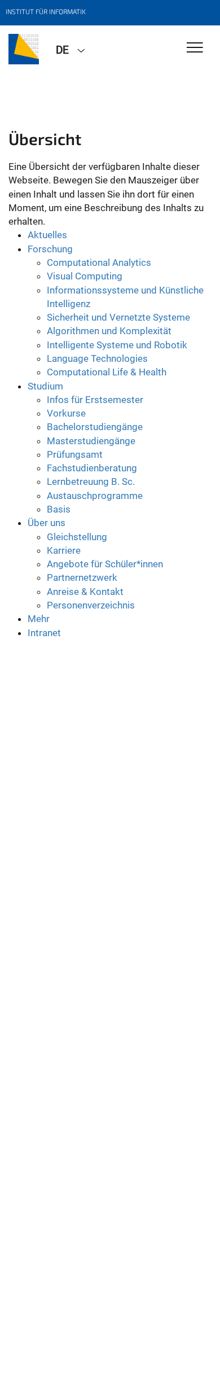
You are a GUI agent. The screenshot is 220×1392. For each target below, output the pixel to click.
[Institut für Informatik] (23, 49)
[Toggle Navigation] (195, 48)
